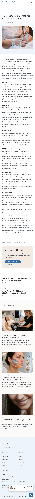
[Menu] (31, 2)
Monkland (5, 474)
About (20, 456)
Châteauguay (5, 485)
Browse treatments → (13, 261)
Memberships (22, 459)
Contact (4, 465)
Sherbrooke (5, 479)
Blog (8, 7)
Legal (20, 465)
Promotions (5, 459)
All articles (8, 264)
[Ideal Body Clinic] (9, 2)
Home (3, 7)
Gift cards (21, 462)
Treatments (5, 456)
